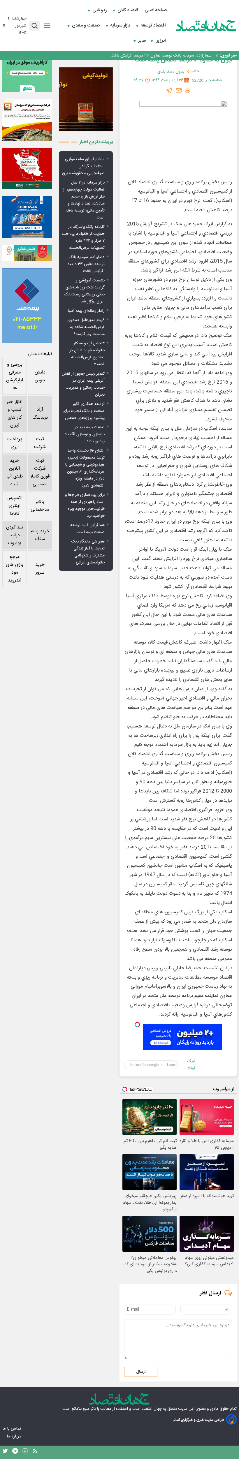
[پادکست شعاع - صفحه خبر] (27, 67)
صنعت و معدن (86, 25)
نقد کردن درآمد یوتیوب (14, 535)
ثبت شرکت (40, 443)
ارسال (140, 1371)
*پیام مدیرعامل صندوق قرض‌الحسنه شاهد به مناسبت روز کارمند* (86, 327)
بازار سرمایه (120, 25)
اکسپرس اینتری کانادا (14, 506)
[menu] (47, 25)
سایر (142, 41)
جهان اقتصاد (152, 1408)
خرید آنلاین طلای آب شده (14, 472)
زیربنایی (100, 10)
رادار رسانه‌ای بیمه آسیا (86, 310)
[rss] (35, 1452)
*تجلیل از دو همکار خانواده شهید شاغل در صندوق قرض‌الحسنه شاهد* (87, 354)
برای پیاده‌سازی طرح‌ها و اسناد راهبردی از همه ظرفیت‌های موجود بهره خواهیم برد (85, 505)
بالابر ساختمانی (40, 506)
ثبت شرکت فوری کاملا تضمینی (40, 472)
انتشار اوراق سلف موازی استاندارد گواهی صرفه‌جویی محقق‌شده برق (83, 166)
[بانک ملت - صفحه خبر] (27, 253)
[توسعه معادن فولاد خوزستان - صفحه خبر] (27, 120)
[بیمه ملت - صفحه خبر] (27, 305)
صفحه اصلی (156, 10)
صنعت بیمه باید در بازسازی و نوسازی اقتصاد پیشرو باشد (84, 434)
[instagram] (25, 1452)
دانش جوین (40, 376)
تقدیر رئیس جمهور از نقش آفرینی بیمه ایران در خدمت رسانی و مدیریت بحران (83, 384)
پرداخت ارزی (14, 443)
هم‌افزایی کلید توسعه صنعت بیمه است (87, 529)
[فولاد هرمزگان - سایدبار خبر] (86, 99)
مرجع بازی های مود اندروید (14, 568)
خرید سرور (40, 569)
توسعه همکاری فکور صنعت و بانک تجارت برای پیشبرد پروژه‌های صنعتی (84, 411)
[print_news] (187, 90)
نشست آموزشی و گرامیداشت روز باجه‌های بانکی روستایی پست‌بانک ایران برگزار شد (84, 291)
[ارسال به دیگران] (179, 90)
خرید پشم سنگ (40, 535)
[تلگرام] (169, 90)
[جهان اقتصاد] (206, 25)
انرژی (161, 41)
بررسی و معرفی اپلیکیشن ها (14, 376)
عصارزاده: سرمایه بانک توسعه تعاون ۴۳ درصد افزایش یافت (161, 55)
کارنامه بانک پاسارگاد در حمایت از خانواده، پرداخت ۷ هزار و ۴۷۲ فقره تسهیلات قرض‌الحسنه (83, 237)
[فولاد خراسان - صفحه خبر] (27, 217)
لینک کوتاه (191, 1065)
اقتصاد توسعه (154, 25)
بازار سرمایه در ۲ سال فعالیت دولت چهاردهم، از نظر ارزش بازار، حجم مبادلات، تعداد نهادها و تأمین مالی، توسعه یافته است (84, 200)
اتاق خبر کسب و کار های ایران (14, 413)
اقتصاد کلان (128, 10)
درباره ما (14, 1436)
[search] (34, 26)
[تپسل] (137, 1025)
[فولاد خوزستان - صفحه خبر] (27, 168)
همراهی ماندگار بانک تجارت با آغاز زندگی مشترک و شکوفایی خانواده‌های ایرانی (88, 552)
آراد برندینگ (40, 414)
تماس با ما (12, 1428)
